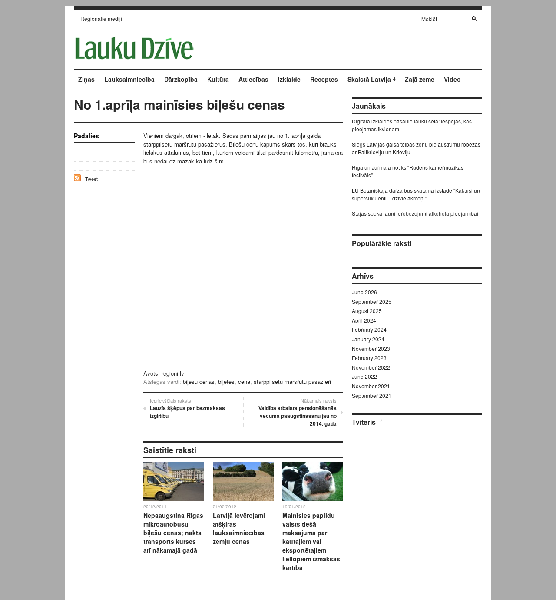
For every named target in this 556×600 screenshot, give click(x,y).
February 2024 (369, 329)
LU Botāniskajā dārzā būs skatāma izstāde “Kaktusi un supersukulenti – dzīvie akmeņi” (416, 194)
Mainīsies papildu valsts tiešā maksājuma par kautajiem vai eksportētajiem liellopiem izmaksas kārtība (311, 541)
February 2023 (369, 357)
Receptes (324, 79)
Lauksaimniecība (129, 79)
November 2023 (371, 348)
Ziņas (86, 79)
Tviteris (364, 422)
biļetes (226, 381)
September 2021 (371, 395)
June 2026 (364, 292)
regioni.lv (173, 373)
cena (244, 381)
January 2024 (368, 339)
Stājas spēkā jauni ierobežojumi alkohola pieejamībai (415, 213)
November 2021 (371, 386)
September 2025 (371, 301)
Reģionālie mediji (101, 18)
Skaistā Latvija (369, 79)
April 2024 (364, 320)
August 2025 (367, 310)
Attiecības (253, 79)
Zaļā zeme (419, 79)
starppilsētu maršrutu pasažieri (292, 381)
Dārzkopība (181, 79)
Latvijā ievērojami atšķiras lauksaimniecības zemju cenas (239, 528)
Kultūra (218, 79)
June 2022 (364, 376)
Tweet (91, 178)
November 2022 (371, 367)
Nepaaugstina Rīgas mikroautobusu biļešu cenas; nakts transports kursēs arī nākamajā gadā (173, 532)
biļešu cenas (199, 381)
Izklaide (289, 79)
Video (452, 79)
